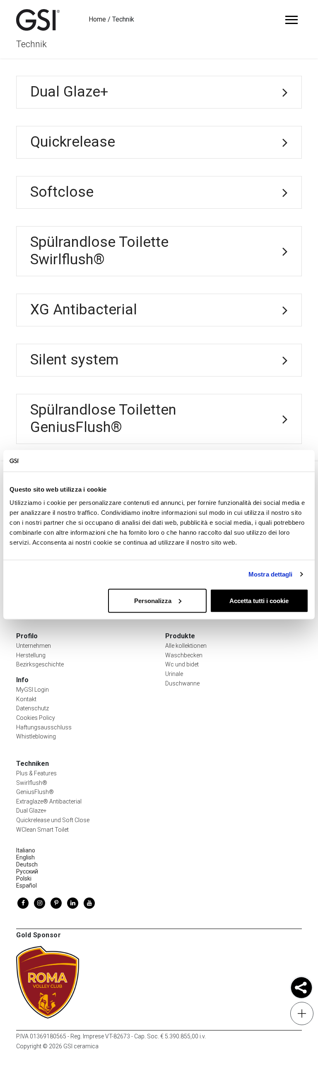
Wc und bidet (182, 664)
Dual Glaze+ (31, 810)
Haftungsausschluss (44, 727)
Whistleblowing (36, 736)
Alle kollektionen (186, 645)
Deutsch (27, 864)
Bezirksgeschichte (40, 664)
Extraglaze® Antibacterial (49, 801)
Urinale (174, 674)
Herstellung (31, 655)
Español (26, 885)
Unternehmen (33, 645)
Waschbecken (183, 655)
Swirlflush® (31, 782)
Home (97, 19)
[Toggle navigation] (291, 20)
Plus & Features (36, 773)
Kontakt (26, 699)
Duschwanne (182, 683)
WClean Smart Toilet (42, 829)
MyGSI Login (32, 689)
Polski (23, 878)
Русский (27, 871)
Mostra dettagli (270, 574)
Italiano (25, 850)
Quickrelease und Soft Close (52, 820)
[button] (301, 988)
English (25, 857)
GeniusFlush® (35, 792)
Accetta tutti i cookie (259, 600)
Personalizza (152, 600)
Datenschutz (32, 708)
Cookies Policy (35, 717)
